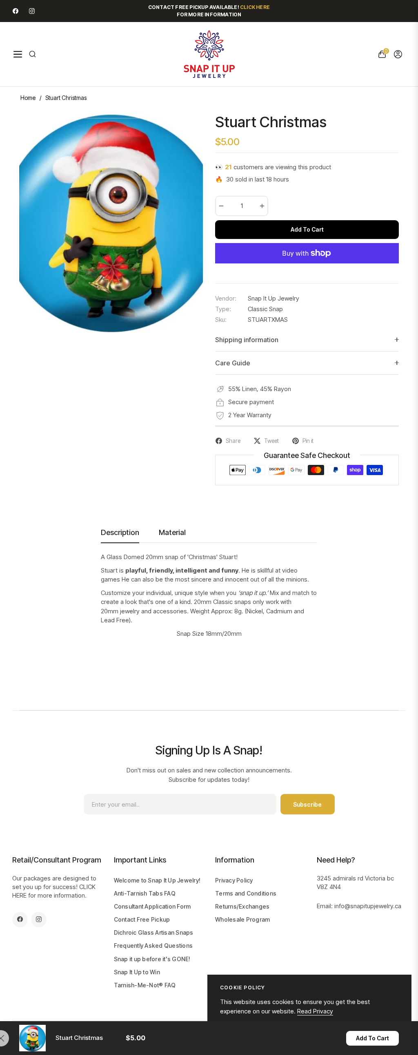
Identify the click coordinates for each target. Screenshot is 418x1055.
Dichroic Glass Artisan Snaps (153, 932)
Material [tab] (172, 532)
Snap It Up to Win (137, 972)
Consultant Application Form (152, 906)
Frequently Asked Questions (153, 945)
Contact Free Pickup (142, 919)
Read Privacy (315, 1011)
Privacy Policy (234, 880)
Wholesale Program (242, 919)
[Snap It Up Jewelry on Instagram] (32, 11)
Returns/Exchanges (242, 906)
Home (28, 97)
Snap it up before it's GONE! (152, 958)
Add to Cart (372, 1038)
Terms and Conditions (245, 893)
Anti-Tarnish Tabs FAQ (145, 893)
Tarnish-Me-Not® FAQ (145, 985)
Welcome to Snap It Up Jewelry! (157, 880)
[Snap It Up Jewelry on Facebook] (15, 11)
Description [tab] (120, 532)
